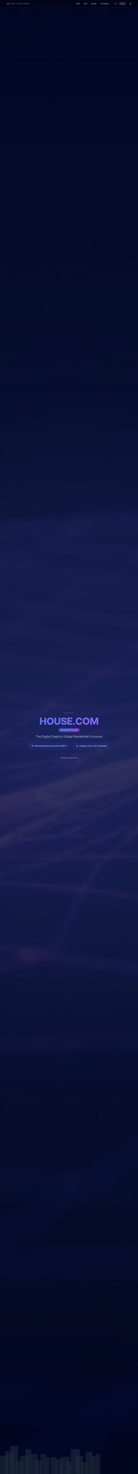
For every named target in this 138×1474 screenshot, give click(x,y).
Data (85, 3)
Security (93, 3)
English (122, 3)
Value (78, 3)
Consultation (105, 3)
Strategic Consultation (69, 758)
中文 (115, 3)
